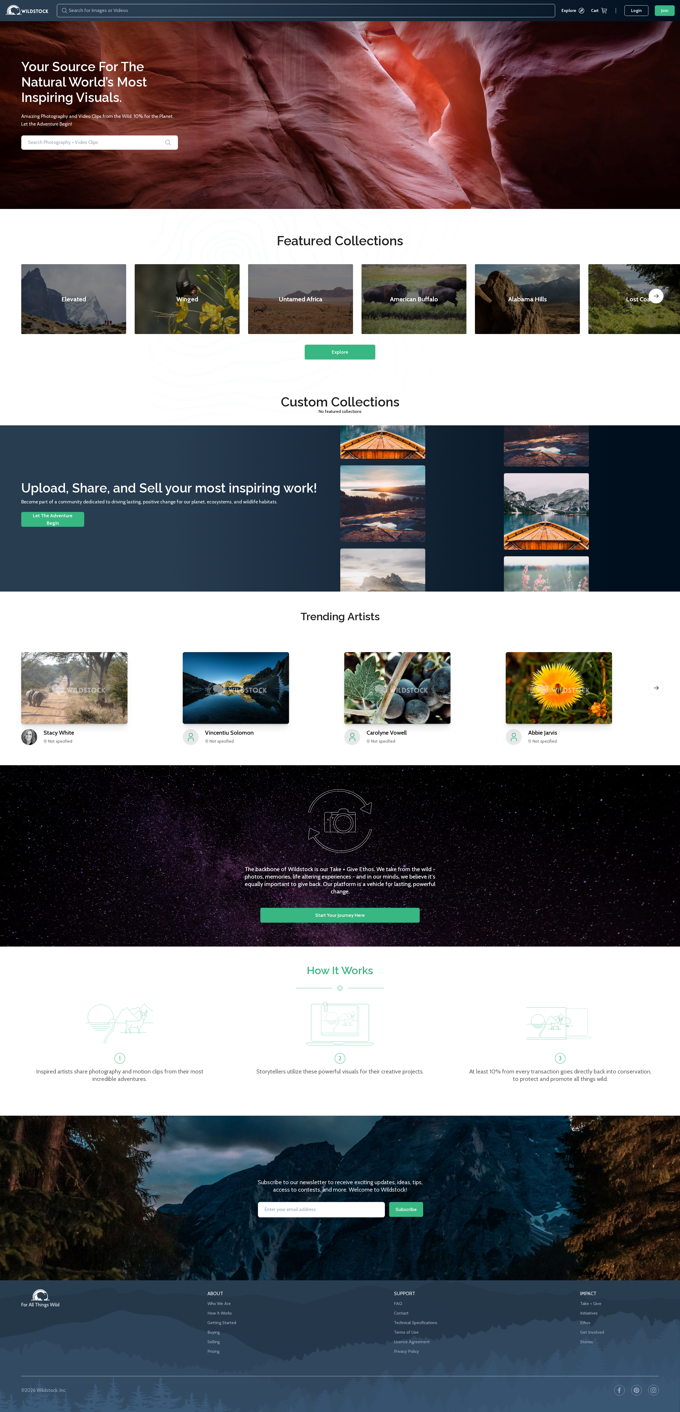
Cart (595, 10)
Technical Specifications (415, 1322)
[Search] (62, 10)
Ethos (585, 1322)
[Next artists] (656, 688)
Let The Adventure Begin (53, 519)
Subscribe (406, 1209)
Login (636, 10)
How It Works (219, 1313)
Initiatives (589, 1313)
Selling (213, 1341)
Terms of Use (406, 1332)
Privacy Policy (406, 1351)
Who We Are (219, 1303)
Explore (569, 10)
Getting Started (221, 1322)
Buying (213, 1332)
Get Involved (592, 1332)
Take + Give (590, 1303)
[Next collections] (656, 296)
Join (664, 10)
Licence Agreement (412, 1341)
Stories (586, 1341)
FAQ (398, 1303)
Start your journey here (340, 915)
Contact (401, 1313)
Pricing (213, 1351)
